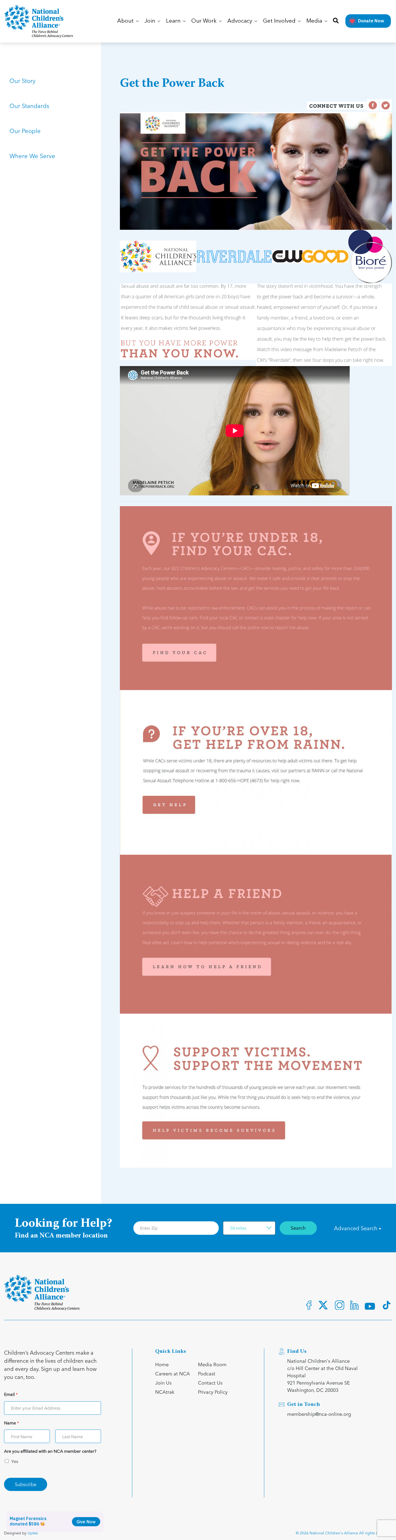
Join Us (163, 1382)
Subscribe (25, 1484)
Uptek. (33, 1533)
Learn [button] (174, 21)
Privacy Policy (213, 1391)
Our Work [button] (204, 21)
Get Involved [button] (280, 21)
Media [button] (315, 21)
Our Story (22, 80)
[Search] (336, 21)
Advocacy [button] (240, 21)
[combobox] (249, 1228)
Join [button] (150, 21)
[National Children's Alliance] (38, 21)
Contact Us (210, 1382)
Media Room (212, 1364)
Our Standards (29, 105)
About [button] (126, 21)
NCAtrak (164, 1391)
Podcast (206, 1373)
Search (298, 1227)
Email (11, 1394)
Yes (14, 1461)
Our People (25, 130)
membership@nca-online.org (319, 1413)
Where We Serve (32, 155)
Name (11, 1423)
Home (162, 1364)
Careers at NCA (172, 1373)
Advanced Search (356, 1228)
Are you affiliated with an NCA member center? (50, 1451)
